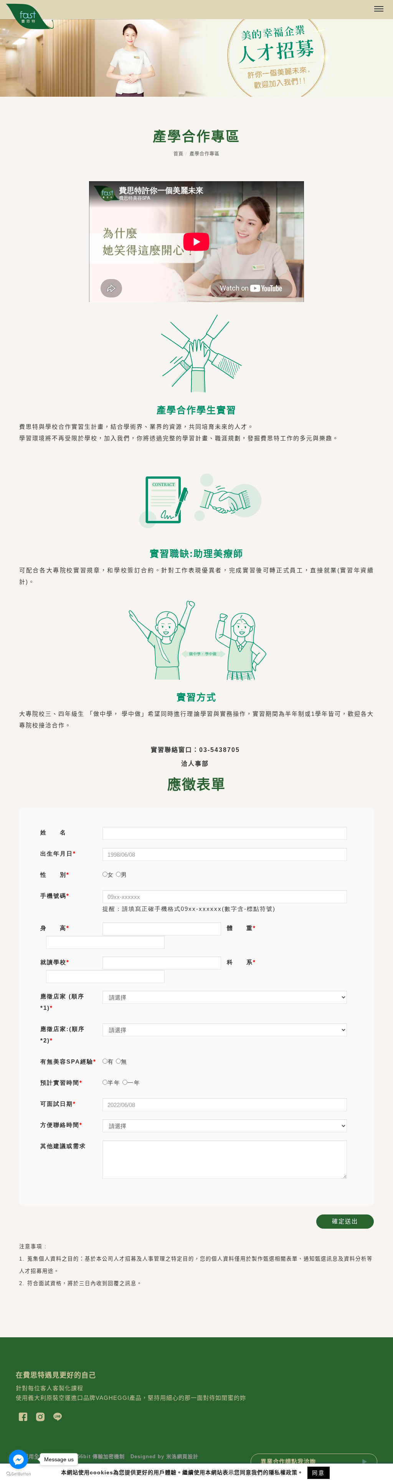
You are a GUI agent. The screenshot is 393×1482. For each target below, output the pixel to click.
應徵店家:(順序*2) (62, 1035)
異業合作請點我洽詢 (288, 1461)
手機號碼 (53, 895)
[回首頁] (30, 16)
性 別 (53, 874)
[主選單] (378, 9)
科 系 (240, 962)
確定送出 (345, 1221)
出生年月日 (56, 853)
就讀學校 (53, 962)
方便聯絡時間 (59, 1125)
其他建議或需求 (63, 1146)
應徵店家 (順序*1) (62, 1002)
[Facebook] (24, 1416)
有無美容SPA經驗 (66, 1061)
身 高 (53, 928)
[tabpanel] (196, 58)
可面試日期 (56, 1103)
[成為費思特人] (196, 58)
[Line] (59, 1416)
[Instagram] (41, 1416)
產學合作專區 (205, 154)
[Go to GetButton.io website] (18, 1474)
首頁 (178, 154)
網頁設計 (187, 1456)
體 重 (240, 928)
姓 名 (53, 832)
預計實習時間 (59, 1082)
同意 (318, 1473)
